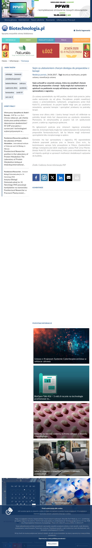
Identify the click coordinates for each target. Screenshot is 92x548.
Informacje (11, 40)
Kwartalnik (50, 20)
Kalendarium (24, 20)
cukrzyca (23, 83)
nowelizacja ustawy (47, 77)
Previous (8, 478)
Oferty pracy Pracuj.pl (66, 20)
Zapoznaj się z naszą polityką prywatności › (52, 538)
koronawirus (10, 92)
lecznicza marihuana (71, 75)
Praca (63, 40)
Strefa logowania (82, 30)
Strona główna (11, 20)
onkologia (9, 74)
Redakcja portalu (39, 75)
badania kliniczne (11, 83)
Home (4, 61)
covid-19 (19, 92)
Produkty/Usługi (46, 40)
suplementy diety (11, 88)
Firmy (28, 40)
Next (38, 478)
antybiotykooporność (13, 79)
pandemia (23, 88)
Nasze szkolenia (37, 20)
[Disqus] (61, 225)
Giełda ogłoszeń (81, 40)
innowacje (17, 74)
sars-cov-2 (9, 97)
